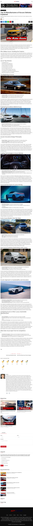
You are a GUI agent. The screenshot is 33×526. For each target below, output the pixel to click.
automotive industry (8, 520)
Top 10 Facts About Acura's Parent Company (24, 355)
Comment (2, 439)
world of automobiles (24, 520)
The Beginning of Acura (5, 62)
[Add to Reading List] (31, 22)
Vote (2, 465)
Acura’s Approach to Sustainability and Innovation (9, 70)
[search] (32, 1)
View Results (6, 465)
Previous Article (13, 353)
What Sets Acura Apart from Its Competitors (8, 72)
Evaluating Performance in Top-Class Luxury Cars (8, 411)
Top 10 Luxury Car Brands (10, 492)
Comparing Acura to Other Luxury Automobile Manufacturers (10, 71)
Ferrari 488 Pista (3, 458)
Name (1, 435)
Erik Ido (7, 374)
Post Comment (3, 446)
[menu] (1, 1)
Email (18, 435)
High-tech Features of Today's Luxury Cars (13, 482)
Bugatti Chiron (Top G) (4, 463)
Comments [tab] (3, 432)
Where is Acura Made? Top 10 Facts (6, 426)
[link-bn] (16, 6)
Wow (2, 369)
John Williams (18, 412)
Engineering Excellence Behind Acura (7, 63)
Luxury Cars (4, 8)
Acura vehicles (13, 339)
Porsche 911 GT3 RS (4, 461)
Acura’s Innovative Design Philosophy (7, 64)
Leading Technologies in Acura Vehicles (7, 65)
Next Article (19, 353)
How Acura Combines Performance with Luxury (8, 69)
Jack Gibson (2, 427)
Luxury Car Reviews (9, 8)
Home (1, 8)
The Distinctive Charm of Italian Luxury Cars (13, 487)
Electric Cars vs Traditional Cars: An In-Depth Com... (14, 472)
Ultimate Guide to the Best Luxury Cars (12, 477)
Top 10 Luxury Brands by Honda (11, 355)
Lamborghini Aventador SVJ (5, 460)
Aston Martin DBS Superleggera (6, 457)
